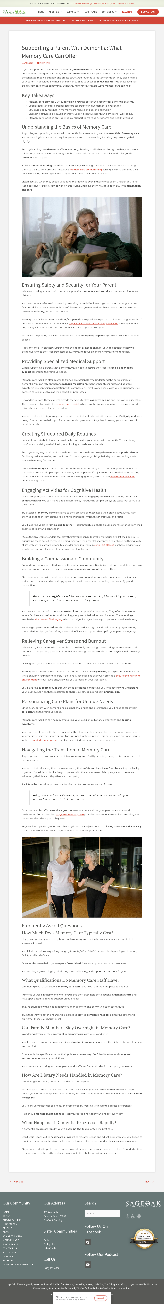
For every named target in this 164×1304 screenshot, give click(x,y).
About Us (54, 12)
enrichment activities (122, 476)
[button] (148, 12)
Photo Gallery (12, 1220)
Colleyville (49, 1244)
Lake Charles (50, 1248)
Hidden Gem (10, 1224)
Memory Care (43, 63)
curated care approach (45, 740)
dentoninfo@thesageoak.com (94, 3)
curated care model (68, 404)
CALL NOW (127, 12)
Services (71, 12)
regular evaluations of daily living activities (93, 323)
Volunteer (9, 1252)
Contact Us (108, 12)
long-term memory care (70, 814)
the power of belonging (48, 619)
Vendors (8, 1260)
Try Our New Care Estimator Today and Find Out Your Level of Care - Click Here (82, 20)
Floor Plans (90, 12)
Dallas (47, 1240)
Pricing (7, 1228)
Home (41, 12)
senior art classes (104, 545)
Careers (8, 1256)
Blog (6, 1232)
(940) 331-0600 (126, 3)
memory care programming (86, 169)
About (7, 1216)
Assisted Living (12, 1236)
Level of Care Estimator (18, 1264)
